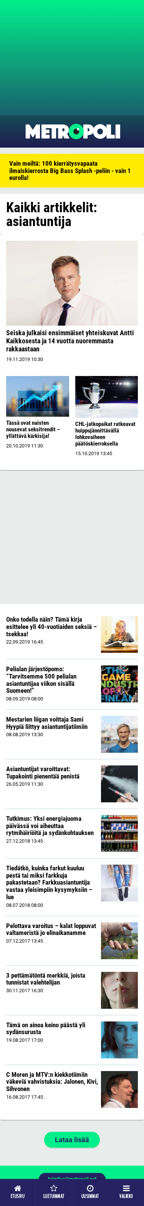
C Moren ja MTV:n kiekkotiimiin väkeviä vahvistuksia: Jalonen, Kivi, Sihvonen (52, 1082)
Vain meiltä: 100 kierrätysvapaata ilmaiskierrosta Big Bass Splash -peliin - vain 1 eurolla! (70, 170)
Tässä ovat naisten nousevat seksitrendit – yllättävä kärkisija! (33, 429)
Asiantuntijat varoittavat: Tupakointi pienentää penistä (42, 772)
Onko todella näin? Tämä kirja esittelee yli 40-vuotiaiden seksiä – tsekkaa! (51, 626)
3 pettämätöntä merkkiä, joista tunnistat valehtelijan (45, 978)
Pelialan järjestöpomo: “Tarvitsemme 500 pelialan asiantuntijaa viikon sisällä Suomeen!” (41, 679)
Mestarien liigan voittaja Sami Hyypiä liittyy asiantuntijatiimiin (47, 722)
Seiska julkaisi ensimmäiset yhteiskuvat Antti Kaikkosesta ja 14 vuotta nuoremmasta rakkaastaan (70, 341)
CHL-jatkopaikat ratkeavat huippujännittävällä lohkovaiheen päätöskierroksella (105, 434)
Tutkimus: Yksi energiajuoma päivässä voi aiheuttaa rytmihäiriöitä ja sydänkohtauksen (50, 826)
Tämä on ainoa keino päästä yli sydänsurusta (45, 1028)
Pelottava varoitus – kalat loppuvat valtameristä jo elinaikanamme (51, 929)
